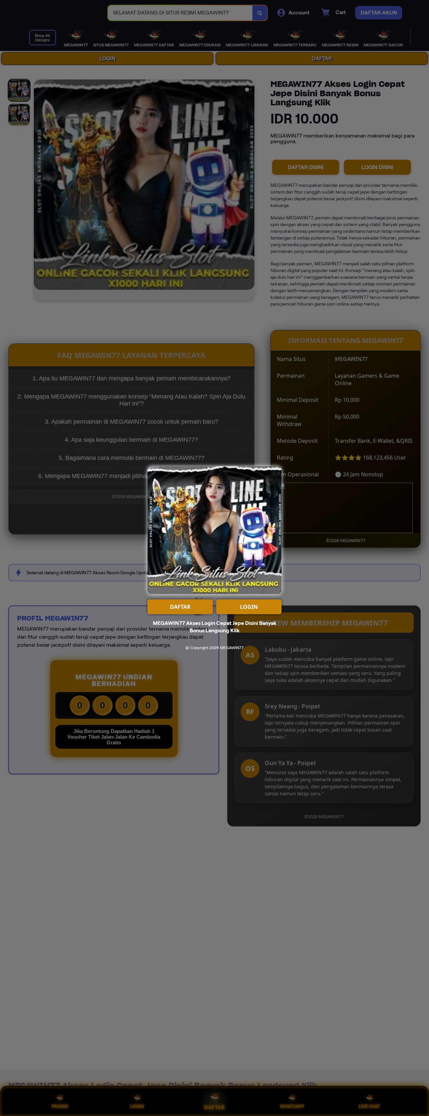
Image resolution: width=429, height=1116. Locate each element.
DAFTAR (180, 606)
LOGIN (249, 606)
